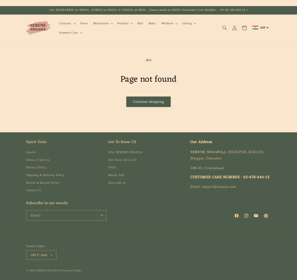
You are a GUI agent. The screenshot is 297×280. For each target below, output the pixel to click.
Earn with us (117, 182)
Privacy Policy (36, 167)
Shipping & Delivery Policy (45, 175)
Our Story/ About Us (122, 159)
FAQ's (112, 167)
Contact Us (34, 190)
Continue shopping (148, 102)
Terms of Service (38, 159)
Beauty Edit (116, 175)
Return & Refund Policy (43, 182)
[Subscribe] (101, 215)
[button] (67, 23)
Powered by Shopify (70, 270)
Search (31, 152)
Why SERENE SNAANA (125, 152)
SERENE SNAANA (47, 270)
